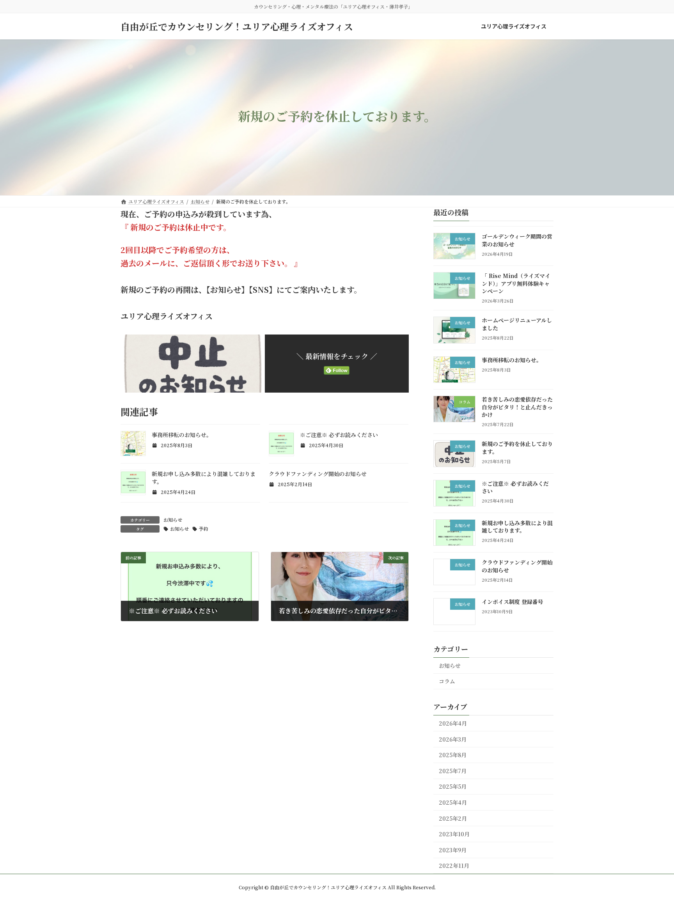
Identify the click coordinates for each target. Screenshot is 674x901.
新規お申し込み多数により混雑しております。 (517, 527)
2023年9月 (452, 850)
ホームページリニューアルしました (517, 324)
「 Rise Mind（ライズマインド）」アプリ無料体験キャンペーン (516, 283)
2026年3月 (452, 739)
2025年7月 (452, 771)
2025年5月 (452, 786)
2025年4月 (453, 802)
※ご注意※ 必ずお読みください (339, 435)
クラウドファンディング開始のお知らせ (318, 474)
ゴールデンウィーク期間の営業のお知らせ (517, 240)
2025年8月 (452, 755)
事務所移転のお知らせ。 (182, 435)
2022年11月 (454, 865)
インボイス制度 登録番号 (512, 601)
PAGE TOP (651, 866)
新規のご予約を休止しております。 (517, 447)
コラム (447, 681)
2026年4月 (453, 723)
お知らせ (172, 519)
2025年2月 (453, 818)
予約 (203, 528)
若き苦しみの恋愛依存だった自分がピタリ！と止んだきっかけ (517, 406)
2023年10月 (454, 834)
